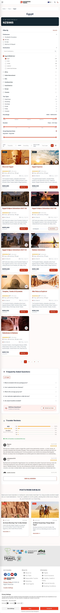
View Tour (23, 187)
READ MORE (6, 531)
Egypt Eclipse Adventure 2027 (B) (44, 208)
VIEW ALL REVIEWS (30, 478)
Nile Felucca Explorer (39, 291)
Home (4, 8)
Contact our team (49, 408)
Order (19, 145)
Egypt (7, 377)
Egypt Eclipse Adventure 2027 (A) (14, 208)
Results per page (36, 145)
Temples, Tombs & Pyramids (12, 291)
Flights (46, 573)
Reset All (55, 30)
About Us (28, 573)
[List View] (55, 145)
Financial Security (49, 583)
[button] (30, 449)
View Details (52, 228)
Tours (9, 8)
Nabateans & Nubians (10, 333)
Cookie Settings (8, 588)
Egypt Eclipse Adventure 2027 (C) (14, 250)
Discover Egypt (7, 167)
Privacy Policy (7, 582)
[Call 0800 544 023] (58, 2)
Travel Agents (29, 584)
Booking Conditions (50, 586)
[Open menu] (2, 2)
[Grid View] (52, 145)
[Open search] (55, 2)
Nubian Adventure (38, 250)
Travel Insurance (49, 575)
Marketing (28, 581)
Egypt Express (37, 167)
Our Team (28, 575)
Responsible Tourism (31, 578)
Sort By (4, 145)
